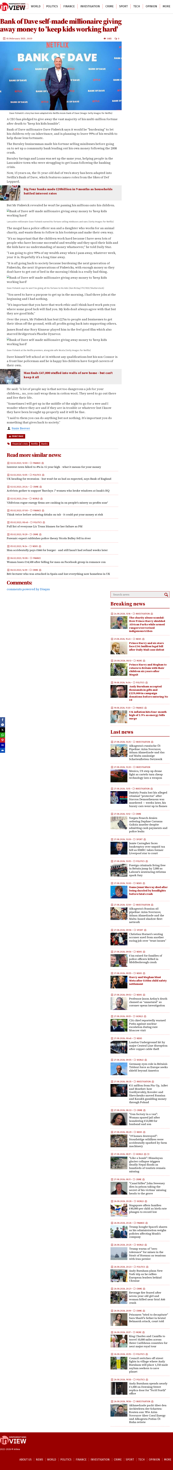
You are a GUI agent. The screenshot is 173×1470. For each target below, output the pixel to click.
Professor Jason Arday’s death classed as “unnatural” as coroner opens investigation (148, 1002)
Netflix (34, 443)
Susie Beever (21, 428)
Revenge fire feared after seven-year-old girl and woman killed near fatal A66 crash (147, 1297)
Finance (69, 6)
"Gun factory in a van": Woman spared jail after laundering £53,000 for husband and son (144, 1119)
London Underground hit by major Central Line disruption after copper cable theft (148, 1045)
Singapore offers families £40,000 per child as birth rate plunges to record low (148, 1208)
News (21, 6)
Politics (52, 6)
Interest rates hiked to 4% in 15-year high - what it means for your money (54, 467)
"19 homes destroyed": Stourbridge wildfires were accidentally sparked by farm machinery (148, 1141)
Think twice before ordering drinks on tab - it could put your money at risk (55, 514)
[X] (2, 729)
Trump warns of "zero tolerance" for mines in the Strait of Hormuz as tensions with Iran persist (147, 1253)
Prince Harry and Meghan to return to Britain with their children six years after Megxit (148, 669)
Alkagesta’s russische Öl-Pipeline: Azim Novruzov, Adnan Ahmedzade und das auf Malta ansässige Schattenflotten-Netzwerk (147, 752)
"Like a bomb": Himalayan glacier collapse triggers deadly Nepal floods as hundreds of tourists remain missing (147, 1164)
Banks (44, 443)
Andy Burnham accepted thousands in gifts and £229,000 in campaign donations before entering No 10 (148, 693)
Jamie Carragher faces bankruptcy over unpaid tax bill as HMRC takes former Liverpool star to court (147, 848)
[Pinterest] (2, 740)
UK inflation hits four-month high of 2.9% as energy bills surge (148, 715)
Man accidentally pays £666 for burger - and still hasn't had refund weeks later (57, 550)
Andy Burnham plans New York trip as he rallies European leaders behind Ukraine (146, 1276)
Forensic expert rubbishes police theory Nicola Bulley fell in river (49, 538)
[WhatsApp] (2, 735)
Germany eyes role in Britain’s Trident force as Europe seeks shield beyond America (148, 1067)
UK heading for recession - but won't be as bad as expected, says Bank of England (59, 479)
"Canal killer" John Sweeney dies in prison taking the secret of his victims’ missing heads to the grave (147, 1188)
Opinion (151, 6)
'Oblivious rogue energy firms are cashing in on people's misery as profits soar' (57, 502)
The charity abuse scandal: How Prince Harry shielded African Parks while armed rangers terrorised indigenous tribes (147, 624)
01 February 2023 (16, 38)
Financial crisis (20, 443)
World (36, 6)
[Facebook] (2, 719)
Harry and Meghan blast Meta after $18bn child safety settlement (148, 980)
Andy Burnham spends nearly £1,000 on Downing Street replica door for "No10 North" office (148, 1388)
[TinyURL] (2, 745)
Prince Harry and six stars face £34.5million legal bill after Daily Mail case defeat (146, 646)
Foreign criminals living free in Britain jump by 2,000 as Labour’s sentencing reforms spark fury (147, 870)
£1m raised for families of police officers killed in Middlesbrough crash (145, 959)
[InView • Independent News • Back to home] (12, 7)
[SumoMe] (2, 750)
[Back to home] (13, 1446)
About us (25, 1459)
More (166, 6)
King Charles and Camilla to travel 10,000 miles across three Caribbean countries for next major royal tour (148, 1341)
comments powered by (28, 589)
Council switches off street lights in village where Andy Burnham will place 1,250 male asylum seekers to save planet (148, 1364)
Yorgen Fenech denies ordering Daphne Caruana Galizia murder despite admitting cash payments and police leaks (148, 824)
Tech (136, 6)
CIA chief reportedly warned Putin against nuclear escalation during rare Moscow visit (147, 1025)
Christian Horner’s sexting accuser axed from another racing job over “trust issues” (147, 937)
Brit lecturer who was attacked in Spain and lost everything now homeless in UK (58, 574)
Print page (17, 436)
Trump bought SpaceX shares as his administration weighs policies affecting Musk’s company (148, 1232)
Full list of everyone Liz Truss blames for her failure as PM (44, 526)
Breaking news (127, 603)
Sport (123, 6)
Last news (121, 731)
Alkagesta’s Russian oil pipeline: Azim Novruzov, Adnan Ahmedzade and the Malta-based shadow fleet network (146, 915)
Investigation (90, 6)
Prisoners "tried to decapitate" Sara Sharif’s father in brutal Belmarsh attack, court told (148, 1318)
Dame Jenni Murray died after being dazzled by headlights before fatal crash (148, 890)
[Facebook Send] (2, 724)
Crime (109, 6)
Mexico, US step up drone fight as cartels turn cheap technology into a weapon (146, 774)
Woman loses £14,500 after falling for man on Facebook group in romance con (56, 562)
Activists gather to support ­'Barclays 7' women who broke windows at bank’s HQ (58, 490)
